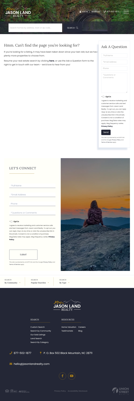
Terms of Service (106, 142)
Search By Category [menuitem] (39, 342)
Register (95, 11)
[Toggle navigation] (126, 11)
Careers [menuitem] (81, 327)
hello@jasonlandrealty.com (32, 364)
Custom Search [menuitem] (37, 327)
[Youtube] (71, 376)
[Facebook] (62, 376)
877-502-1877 (112, 11)
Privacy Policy (107, 126)
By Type (62, 283)
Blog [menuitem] (80, 331)
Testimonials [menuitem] (67, 331)
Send (105, 132)
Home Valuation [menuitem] (69, 327)
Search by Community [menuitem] (40, 331)
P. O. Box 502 (67, 353)
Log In (85, 11)
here (51, 60)
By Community (11, 283)
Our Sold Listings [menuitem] (37, 334)
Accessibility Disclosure (77, 391)
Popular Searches (38, 283)
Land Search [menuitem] (36, 338)
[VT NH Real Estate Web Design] (120, 391)
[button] (72, 27)
